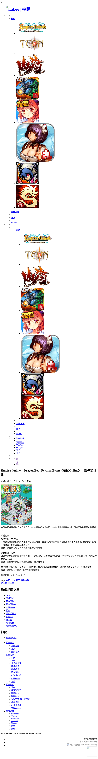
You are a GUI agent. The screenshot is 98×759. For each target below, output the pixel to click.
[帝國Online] (32, 33)
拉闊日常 (10, 655)
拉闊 (8, 610)
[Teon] (32, 53)
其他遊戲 (10, 598)
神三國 (9, 620)
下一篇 (11, 583)
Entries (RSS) (11, 638)
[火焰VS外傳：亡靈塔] (27, 184)
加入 (13, 649)
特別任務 (25, 580)
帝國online (10, 580)
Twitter (19, 440)
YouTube (20, 445)
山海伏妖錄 (16, 675)
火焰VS (9, 617)
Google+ (19, 447)
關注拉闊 (10, 711)
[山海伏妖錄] (30, 75)
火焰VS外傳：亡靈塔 (20, 699)
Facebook (20, 438)
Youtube (14, 721)
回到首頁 (15, 652)
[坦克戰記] (27, 99)
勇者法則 (10, 601)
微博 (18, 450)
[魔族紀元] (27, 122)
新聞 (18, 580)
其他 (13, 681)
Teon (8, 595)
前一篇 (4, 583)
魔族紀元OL (11, 626)
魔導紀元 (10, 623)
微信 (18, 453)
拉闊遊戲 (10, 685)
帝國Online (16, 708)
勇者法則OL (11, 604)
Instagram (20, 443)
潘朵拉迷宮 (11, 614)
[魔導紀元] (35, 161)
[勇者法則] (27, 207)
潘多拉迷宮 (16, 663)
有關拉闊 (15, 646)
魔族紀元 (15, 666)
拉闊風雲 (10, 643)
